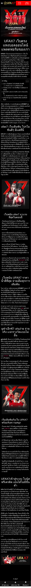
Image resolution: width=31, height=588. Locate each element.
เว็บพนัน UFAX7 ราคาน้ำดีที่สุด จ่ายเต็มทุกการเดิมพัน (15, 88)
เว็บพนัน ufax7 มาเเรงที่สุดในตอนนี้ (14, 85)
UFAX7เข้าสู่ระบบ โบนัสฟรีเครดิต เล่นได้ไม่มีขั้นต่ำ (15, 98)
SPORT (6, 356)
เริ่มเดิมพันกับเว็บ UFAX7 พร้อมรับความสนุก (16, 95)
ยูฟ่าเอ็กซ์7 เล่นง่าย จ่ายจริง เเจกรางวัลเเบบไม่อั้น (15, 92)
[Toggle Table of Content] (26, 81)
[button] (2, 3)
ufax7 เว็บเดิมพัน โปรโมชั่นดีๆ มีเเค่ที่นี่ (13, 83)
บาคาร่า (7, 428)
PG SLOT (22, 260)
